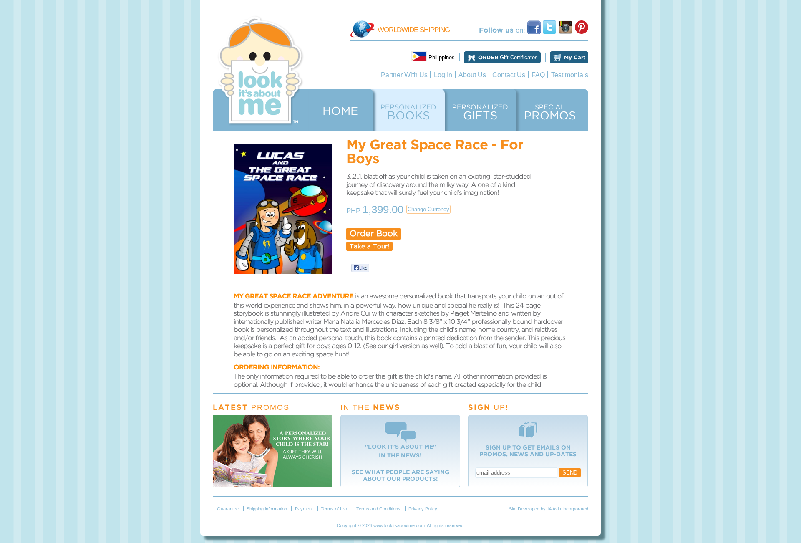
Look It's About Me (261, 71)
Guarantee (228, 508)
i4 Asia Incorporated (568, 508)
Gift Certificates (508, 57)
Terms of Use (334, 508)
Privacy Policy (422, 508)
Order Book (374, 233)
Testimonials (569, 74)
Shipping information (267, 508)
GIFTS (480, 112)
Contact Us (508, 74)
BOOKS (408, 112)
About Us (472, 74)
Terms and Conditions (378, 508)
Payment (304, 508)
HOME (340, 111)
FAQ (538, 74)
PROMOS (550, 112)
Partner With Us (404, 74)
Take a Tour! (369, 246)
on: (503, 30)
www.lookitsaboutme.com (399, 525)
